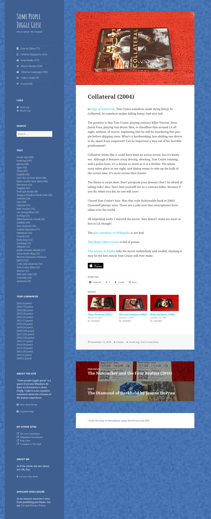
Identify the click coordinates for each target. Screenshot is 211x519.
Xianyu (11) (23, 270)
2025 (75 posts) (25, 306)
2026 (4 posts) (24, 303)
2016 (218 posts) (25, 337)
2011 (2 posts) (24, 355)
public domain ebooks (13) (31, 250)
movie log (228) (25, 157)
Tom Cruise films (150, 342)
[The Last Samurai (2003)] (133, 303)
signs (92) (22, 167)
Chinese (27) (23, 205)
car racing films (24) (28, 212)
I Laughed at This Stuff (30, 444)
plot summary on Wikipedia (111, 233)
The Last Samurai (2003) (133, 314)
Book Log (24, 107)
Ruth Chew (25, 440)
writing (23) (23, 215)
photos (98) (23, 164)
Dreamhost (114, 420)
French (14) (23, 236)
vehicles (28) (23, 198)
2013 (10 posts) (25, 348)
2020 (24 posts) (25, 324)
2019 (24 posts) (25, 327)
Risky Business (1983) (162, 314)
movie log (134, 342)
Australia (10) (24, 277)
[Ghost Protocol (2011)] (102, 303)
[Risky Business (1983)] (164, 303)
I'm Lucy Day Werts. (28, 476)
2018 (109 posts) (25, 330)
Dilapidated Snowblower (31, 437)
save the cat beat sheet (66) (31, 177)
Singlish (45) (23, 188)
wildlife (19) (23, 222)
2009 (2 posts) (24, 358)
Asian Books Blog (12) (28, 253)
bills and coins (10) (27, 274)
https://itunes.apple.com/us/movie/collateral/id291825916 (95, 265)
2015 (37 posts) (25, 341)
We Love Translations (29, 434)
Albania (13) (23, 246)
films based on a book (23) (31, 219)
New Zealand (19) (26, 226)
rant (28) (21, 201)
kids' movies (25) (26, 208)
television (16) (24, 232)
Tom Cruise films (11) (28, 267)
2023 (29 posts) (25, 313)
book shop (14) (25, 239)
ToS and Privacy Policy (33, 505)
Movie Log (24, 110)
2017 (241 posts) (25, 334)
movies (120, 342)
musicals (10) (24, 281)
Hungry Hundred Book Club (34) (34, 195)
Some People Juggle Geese (29, 20)
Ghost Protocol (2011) (100, 314)
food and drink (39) (27, 191)
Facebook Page (26, 411)
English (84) (23, 174)
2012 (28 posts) (25, 351)
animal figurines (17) (28, 229)
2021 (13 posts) (25, 320)
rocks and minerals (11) (29, 263)
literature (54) (24, 184)
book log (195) (24, 160)
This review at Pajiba (101, 251)
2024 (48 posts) (25, 310)
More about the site (28, 404)
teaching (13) (24, 243)
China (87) (22, 171)
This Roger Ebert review (103, 242)
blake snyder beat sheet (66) (32, 181)
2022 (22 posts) (25, 317)
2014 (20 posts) (25, 344)
